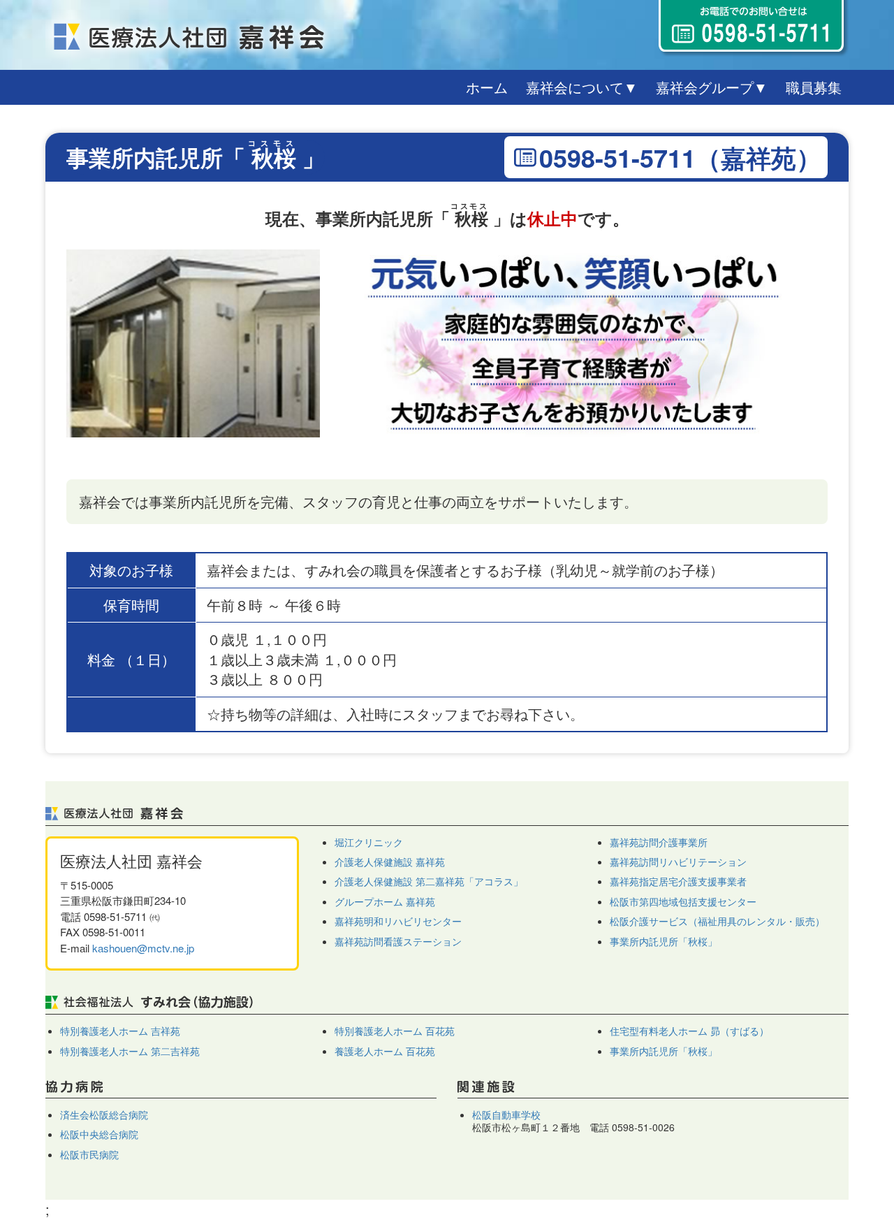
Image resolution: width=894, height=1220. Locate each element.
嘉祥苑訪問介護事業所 (659, 842)
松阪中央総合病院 (99, 1134)
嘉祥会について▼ (582, 87)
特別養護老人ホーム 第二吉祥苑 (130, 1051)
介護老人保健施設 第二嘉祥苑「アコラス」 (429, 881)
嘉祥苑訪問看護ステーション (398, 941)
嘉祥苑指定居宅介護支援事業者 (678, 881)
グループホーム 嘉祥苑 (385, 901)
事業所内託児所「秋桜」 (663, 941)
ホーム (487, 87)
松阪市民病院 (89, 1154)
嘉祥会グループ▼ (712, 87)
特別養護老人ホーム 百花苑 (395, 1031)
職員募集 (814, 87)
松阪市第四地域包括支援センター (683, 901)
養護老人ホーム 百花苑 (385, 1051)
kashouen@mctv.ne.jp (143, 948)
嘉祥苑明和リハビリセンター (398, 921)
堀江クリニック (369, 842)
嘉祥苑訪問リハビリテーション (678, 862)
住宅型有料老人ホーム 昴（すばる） (689, 1031)
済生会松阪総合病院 (104, 1114)
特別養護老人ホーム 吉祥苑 (120, 1031)
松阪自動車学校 (506, 1114)
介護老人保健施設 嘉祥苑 (390, 862)
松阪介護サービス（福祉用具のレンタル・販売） (717, 921)
